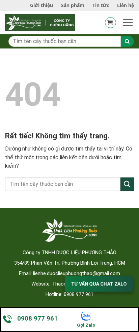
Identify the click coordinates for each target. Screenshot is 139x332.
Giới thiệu (41, 5)
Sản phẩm (72, 5)
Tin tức (100, 5)
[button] (110, 22)
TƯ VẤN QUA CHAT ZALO (99, 283)
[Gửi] (127, 184)
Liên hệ (125, 5)
